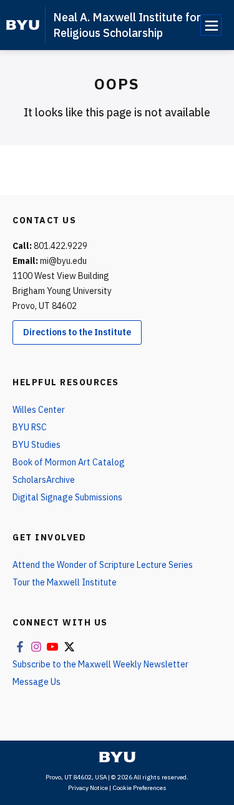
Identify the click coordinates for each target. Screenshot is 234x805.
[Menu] (211, 25)
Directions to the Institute (77, 332)
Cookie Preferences (139, 788)
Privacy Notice (88, 788)
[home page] (23, 25)
